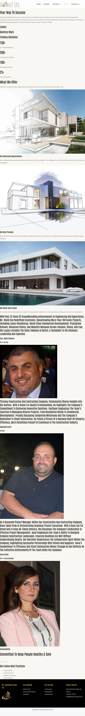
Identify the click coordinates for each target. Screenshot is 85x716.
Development (48, 691)
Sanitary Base (49, 694)
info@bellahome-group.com (74, 696)
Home (38, 4)
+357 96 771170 (71, 694)
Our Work (26, 694)
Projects (47, 4)
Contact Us (75, 4)
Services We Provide (29, 691)
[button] (60, 4)
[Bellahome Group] (6, 4)
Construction (48, 689)
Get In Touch (3, 661)
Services (56, 4)
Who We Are (27, 689)
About (66, 4)
